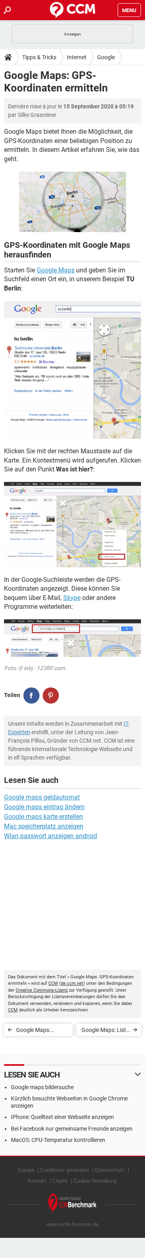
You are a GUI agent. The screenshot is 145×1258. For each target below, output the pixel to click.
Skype (72, 598)
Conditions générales (64, 1170)
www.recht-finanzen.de (72, 1224)
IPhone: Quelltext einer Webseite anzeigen (62, 1117)
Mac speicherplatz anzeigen (43, 826)
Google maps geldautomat (42, 797)
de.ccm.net (72, 983)
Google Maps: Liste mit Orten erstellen (105, 1031)
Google (106, 57)
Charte (60, 1181)
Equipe (26, 1170)
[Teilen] (31, 695)
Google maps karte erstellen (43, 816)
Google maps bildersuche (42, 1087)
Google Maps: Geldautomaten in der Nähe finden (38, 1031)
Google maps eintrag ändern (44, 807)
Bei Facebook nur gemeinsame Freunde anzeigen (72, 1128)
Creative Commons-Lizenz (42, 990)
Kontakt (37, 1181)
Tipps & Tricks (39, 57)
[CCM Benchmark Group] (72, 1203)
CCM (53, 983)
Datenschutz (109, 1170)
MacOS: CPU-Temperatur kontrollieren (58, 1140)
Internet (77, 57)
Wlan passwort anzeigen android (50, 836)
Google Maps (56, 270)
